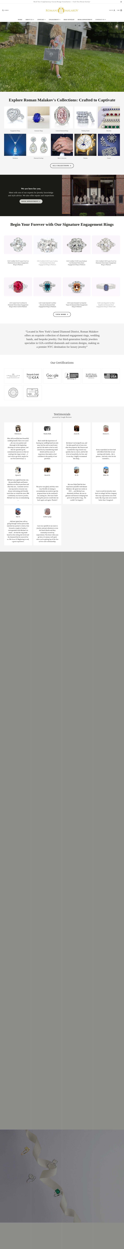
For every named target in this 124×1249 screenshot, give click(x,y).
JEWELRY (40, 19)
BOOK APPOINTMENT (85, 19)
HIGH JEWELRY (69, 19)
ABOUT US (29, 19)
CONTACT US (99, 19)
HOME (20, 19)
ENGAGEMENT (54, 19)
